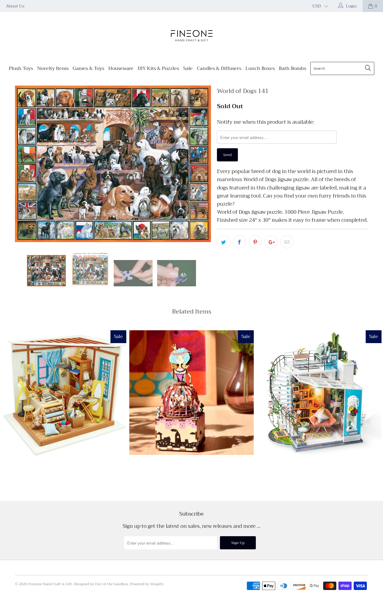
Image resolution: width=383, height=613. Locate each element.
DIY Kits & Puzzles (158, 68)
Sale (188, 68)
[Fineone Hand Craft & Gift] (191, 36)
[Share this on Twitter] (223, 241)
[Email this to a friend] (287, 241)
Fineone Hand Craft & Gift (50, 584)
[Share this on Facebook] (239, 241)
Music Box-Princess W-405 (191, 392)
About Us (15, 6)
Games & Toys (88, 68)
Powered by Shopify (147, 584)
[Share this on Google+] (271, 241)
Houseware (120, 68)
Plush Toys (21, 68)
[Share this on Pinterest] (255, 241)
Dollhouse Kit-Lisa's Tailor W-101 (63, 393)
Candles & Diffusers (219, 68)
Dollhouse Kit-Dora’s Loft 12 (319, 392)
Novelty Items (53, 68)
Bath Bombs (292, 68)
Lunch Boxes (260, 68)
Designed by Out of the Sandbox (101, 584)
